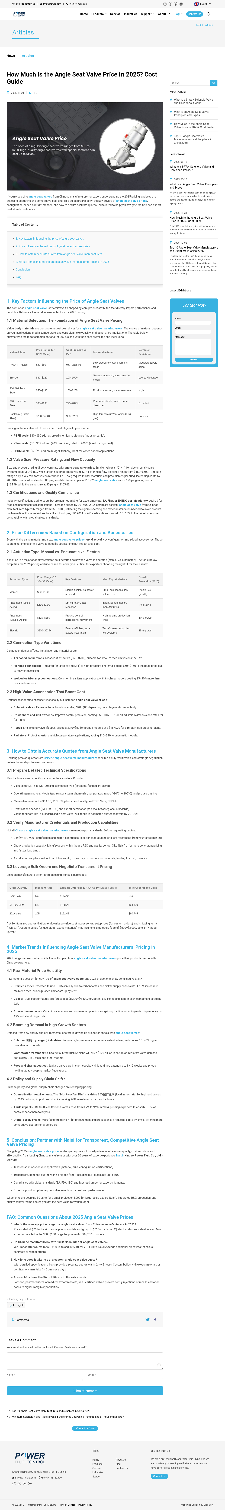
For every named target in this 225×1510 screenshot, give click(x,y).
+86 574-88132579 (78, 4)
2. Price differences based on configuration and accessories (53, 246)
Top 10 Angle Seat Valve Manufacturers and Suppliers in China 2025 (193, 139)
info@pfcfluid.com (52, 4)
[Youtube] (181, 4)
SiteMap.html (35, 1504)
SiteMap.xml (50, 1504)
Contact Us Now (85, 1428)
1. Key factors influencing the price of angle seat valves (50, 238)
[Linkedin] (175, 4)
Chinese (70, 758)
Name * (12, 1374)
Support (96, 1476)
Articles (28, 56)
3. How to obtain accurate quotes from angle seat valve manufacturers (59, 254)
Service (96, 1468)
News (11, 56)
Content (10, 1348)
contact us (23, 4)
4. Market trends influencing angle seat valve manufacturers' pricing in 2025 (62, 261)
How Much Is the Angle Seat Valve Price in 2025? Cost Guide (194, 125)
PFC (35, 92)
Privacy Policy (85, 1504)
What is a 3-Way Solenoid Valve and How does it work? (193, 101)
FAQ (18, 277)
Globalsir (208, 1504)
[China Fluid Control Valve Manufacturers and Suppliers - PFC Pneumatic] (19, 14)
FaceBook (155, 1319)
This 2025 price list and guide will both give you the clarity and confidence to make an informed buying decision (193, 229)
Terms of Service (66, 1504)
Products (97, 1464)
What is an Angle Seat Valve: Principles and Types (191, 113)
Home (95, 1459)
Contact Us (194, 14)
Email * (93, 1374)
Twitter (147, 1319)
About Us (121, 1459)
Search (213, 77)
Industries (97, 1472)
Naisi (119, 1155)
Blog (118, 1464)
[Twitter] (170, 4)
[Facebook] (165, 4)
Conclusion (23, 269)
